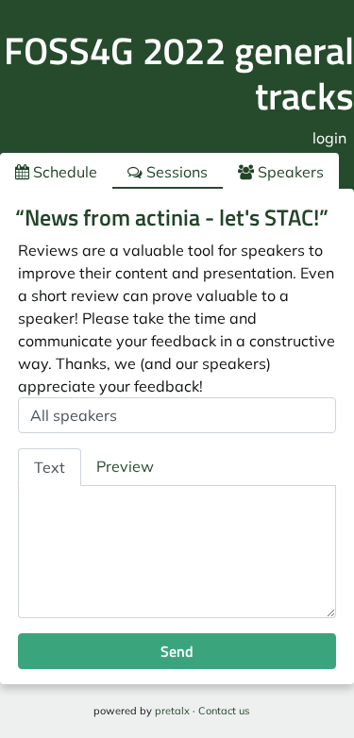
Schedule (63, 171)
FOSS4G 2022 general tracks (179, 73)
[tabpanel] (177, 552)
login (329, 137)
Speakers (289, 171)
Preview (125, 466)
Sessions (175, 171)
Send (177, 651)
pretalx (172, 710)
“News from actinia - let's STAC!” (172, 217)
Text (49, 467)
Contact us (223, 710)
